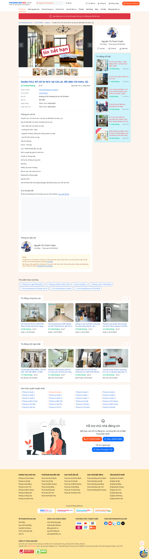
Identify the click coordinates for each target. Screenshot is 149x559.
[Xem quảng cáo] (144, 554)
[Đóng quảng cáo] (147, 550)
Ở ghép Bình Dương (117, 487)
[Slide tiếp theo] (88, 45)
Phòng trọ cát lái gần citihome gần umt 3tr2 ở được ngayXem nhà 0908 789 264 (115, 325)
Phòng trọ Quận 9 (28, 398)
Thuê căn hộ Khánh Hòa (72, 493)
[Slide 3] (51, 72)
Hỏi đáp (103, 9)
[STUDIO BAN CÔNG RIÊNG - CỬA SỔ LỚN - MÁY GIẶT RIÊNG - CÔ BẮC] (33, 358)
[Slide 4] (59, 72)
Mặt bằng (89, 9)
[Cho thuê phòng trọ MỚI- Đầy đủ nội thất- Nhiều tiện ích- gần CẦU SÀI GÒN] (61, 312)
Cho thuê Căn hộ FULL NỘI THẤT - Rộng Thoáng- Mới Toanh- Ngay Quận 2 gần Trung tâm (32, 325)
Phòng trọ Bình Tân (56, 401)
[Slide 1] (36, 72)
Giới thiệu (22, 522)
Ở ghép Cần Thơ (115, 490)
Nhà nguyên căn (33, 9)
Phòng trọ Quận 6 (55, 395)
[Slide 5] (67, 72)
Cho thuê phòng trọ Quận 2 (48, 90)
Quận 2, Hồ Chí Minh (28, 332)
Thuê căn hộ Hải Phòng (72, 490)
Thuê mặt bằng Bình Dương (96, 490)
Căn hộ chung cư (47, 9)
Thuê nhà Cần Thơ (47, 493)
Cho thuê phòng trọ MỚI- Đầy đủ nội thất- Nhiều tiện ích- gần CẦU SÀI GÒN (60, 325)
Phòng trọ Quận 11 (82, 398)
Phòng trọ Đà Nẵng (25, 484)
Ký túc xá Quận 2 (80, 284)
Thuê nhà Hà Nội (47, 481)
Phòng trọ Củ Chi (55, 407)
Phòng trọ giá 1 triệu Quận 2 (102, 284)
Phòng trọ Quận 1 (28, 392)
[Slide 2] (44, 72)
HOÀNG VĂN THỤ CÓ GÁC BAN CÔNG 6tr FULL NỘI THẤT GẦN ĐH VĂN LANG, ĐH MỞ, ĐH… (87, 371)
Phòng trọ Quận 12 (109, 398)
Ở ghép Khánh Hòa (116, 499)
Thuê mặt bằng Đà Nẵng (95, 484)
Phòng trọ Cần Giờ (28, 407)
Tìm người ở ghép (117, 475)
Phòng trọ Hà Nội (24, 481)
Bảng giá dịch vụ (114, 9)
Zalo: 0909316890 (114, 439)
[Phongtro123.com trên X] (118, 525)
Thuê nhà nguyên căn (50, 475)
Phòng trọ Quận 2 (55, 392)
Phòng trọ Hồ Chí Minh (26, 478)
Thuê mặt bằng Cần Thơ (95, 487)
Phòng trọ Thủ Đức (82, 404)
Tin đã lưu (91, 3)
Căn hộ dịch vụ (71, 9)
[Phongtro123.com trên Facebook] (106, 525)
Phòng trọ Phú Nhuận (110, 401)
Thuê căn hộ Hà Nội (70, 481)
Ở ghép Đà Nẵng (115, 484)
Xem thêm (50, 261)
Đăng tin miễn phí (132, 3)
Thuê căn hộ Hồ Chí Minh (72, 478)
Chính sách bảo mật (25, 531)
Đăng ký (103, 3)
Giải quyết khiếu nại (54, 534)
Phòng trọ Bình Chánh (110, 404)
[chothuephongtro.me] (103, 510)
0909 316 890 (31, 546)
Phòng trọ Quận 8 (109, 395)
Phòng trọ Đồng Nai (25, 493)
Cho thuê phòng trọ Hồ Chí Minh (88, 288)
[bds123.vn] (46, 510)
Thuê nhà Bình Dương (49, 484)
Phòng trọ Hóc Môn (83, 407)
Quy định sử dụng (25, 528)
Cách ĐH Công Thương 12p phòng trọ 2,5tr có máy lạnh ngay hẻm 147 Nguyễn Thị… (115, 371)
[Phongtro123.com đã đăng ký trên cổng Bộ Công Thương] (26, 551)
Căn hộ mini (60, 9)
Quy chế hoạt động (25, 525)
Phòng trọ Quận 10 (55, 398)
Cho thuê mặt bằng (95, 475)
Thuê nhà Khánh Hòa (48, 496)
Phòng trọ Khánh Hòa (26, 499)
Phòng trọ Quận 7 (82, 395)
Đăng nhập (115, 3)
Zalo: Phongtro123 (104, 449)
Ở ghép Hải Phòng (116, 496)
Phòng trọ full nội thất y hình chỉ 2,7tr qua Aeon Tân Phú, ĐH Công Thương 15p (59, 371)
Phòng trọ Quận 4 (109, 392)
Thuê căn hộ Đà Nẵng (71, 487)
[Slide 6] (74, 72)
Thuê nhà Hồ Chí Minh (49, 478)
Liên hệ (21, 534)
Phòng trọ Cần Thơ (25, 487)
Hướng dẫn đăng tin (54, 525)
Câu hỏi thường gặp (54, 522)
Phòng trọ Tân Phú (55, 404)
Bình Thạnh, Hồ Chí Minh (83, 378)
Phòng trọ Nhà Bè (109, 407)
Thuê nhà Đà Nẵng (47, 487)
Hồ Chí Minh (43, 93)
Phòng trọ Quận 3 (82, 392)
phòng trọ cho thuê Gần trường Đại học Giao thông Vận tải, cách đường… (87, 325)
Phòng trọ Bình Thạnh (30, 401)
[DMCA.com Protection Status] (41, 551)
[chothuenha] (65, 510)
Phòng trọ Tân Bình (29, 404)
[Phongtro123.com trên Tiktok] (123, 525)
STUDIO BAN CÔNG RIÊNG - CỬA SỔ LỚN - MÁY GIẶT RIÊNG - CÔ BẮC (33, 371)
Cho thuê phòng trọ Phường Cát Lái (34, 288)
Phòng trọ (22, 9)
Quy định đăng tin (53, 531)
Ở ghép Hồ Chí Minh (117, 478)
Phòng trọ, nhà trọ (27, 475)
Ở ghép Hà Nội (115, 481)
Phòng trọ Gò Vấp (82, 401)
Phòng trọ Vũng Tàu (25, 496)
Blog (96, 9)
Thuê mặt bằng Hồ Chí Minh (96, 478)
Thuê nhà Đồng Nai (48, 490)
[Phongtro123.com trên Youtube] (110, 525)
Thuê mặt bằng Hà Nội (94, 481)
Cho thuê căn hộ (71, 475)
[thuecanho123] (84, 510)
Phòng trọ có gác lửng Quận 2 (32, 284)
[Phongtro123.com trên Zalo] (114, 525)
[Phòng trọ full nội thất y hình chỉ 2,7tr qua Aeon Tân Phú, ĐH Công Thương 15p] (61, 358)
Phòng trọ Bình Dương (26, 490)
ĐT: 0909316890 (93, 439)
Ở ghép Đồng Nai (116, 493)
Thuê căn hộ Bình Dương (72, 484)
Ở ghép (81, 9)
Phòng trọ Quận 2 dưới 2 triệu (59, 284)
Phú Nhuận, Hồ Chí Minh (29, 378)
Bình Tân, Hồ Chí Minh (55, 378)
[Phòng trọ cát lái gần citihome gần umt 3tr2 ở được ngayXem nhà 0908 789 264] (115, 312)
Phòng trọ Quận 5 (28, 395)
